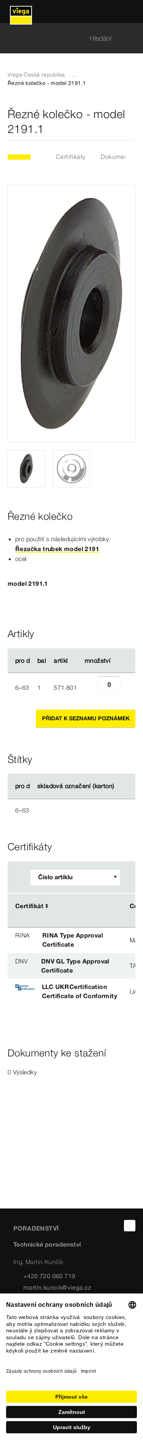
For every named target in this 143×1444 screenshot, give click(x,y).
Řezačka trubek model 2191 (57, 549)
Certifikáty (70, 156)
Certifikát (29, 906)
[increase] (128, 687)
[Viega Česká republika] (21, 11)
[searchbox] (65, 38)
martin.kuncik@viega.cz (57, 1287)
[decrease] (89, 687)
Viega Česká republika (36, 74)
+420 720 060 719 (49, 1276)
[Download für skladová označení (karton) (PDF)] (120, 786)
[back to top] (129, 1225)
